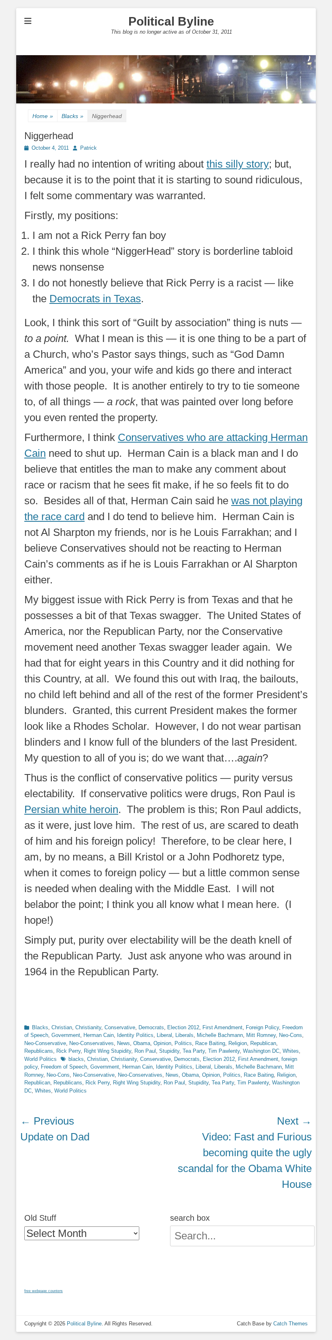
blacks (76, 1059)
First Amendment (222, 1027)
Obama (141, 1043)
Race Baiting (210, 1043)
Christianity (88, 1027)
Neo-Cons (290, 1035)
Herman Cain (98, 1035)
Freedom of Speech (64, 1067)
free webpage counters (43, 1291)
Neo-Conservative (45, 1043)
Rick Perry (68, 1051)
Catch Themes (290, 1324)
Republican (263, 1043)
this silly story (237, 164)
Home (42, 116)
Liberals (184, 1035)
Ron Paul (145, 1051)
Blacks (72, 116)
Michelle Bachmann (220, 1035)
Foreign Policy (262, 1027)
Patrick (88, 148)
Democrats (151, 1027)
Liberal (164, 1035)
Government (65, 1035)
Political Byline (171, 21)
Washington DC (261, 1051)
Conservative (119, 1027)
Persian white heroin (71, 809)
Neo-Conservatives (91, 1043)
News (123, 1043)
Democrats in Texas (95, 299)
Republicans (38, 1051)
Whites (291, 1051)
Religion (237, 1043)
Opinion (162, 1043)
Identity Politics (135, 1035)
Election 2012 (183, 1027)
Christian (61, 1027)
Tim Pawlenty (224, 1051)
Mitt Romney (261, 1035)
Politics (183, 1043)
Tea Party (194, 1051)
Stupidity (169, 1051)
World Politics (40, 1059)
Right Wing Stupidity (107, 1051)
